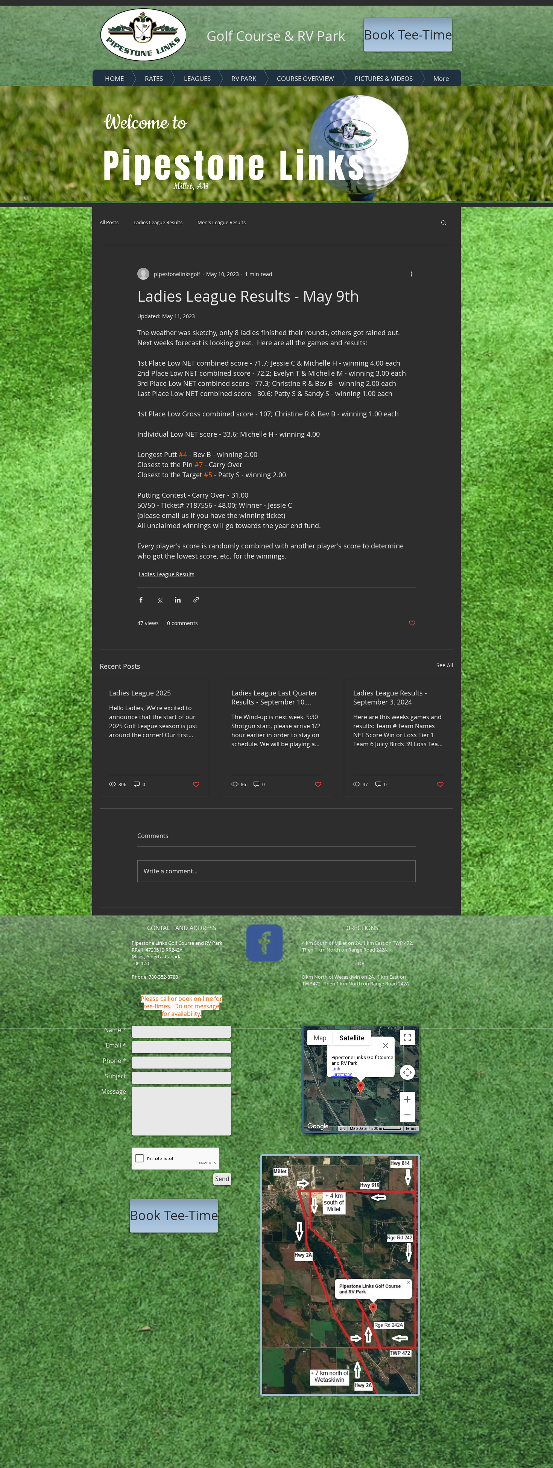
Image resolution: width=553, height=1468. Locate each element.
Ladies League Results (158, 222)
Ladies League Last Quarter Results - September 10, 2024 (274, 697)
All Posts (109, 222)
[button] (443, 222)
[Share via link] (196, 599)
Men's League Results (222, 222)
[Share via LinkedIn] (177, 599)
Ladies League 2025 (140, 692)
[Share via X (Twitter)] (159, 599)
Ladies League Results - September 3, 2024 (390, 697)
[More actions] (411, 273)
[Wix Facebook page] (264, 943)
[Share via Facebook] (140, 599)
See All (444, 665)
